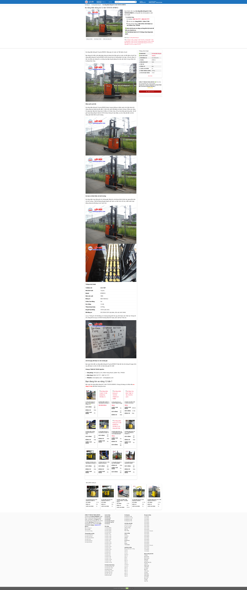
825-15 (126, 573)
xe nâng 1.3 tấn (130, 39)
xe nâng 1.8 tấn (108, 539)
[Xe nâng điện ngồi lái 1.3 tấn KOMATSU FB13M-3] (104, 455)
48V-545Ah (146, 540)
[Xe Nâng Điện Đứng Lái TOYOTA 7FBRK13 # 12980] (117, 395)
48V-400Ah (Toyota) (148, 530)
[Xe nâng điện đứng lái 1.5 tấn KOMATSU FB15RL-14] (154, 491)
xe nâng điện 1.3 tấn (149, 39)
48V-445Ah (146, 533)
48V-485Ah (146, 539)
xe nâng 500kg (108, 529)
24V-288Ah (146, 519)
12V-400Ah (146, 516)
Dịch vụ (103, 1)
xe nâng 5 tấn (108, 550)
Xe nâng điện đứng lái (96, 4)
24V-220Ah (146, 517)
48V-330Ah (146, 526)
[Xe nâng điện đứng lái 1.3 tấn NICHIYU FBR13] (130, 455)
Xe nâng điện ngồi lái (109, 522)
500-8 (125, 557)
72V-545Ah (146, 551)
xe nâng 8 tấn (108, 555)
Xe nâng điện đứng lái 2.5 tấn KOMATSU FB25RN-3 (138, 500)
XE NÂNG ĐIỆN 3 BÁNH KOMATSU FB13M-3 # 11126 (90, 432)
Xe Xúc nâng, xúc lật (109, 570)
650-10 (126, 560)
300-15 (126, 556)
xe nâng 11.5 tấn (108, 559)
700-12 (125, 561)
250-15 (126, 567)
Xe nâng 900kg (108, 532)
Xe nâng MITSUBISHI (89, 537)
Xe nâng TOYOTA (88, 536)
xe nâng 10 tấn (108, 556)
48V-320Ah (146, 525)
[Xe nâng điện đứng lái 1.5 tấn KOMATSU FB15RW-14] (92, 491)
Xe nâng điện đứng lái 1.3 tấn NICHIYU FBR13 (129, 463)
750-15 (126, 576)
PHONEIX (126, 536)
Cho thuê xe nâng (88, 530)
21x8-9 (126, 553)
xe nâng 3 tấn (108, 545)
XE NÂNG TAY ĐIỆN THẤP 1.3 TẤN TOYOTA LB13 (130, 402)
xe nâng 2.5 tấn (108, 542)
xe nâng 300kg (108, 527)
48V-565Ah (146, 542)
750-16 (126, 571)
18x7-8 (126, 551)
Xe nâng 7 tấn (108, 553)
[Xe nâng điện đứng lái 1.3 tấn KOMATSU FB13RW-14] (130, 424)
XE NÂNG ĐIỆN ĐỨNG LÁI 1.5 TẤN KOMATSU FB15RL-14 (154, 500)
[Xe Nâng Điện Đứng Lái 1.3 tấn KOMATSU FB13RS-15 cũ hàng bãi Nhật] (117, 424)
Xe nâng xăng (108, 517)
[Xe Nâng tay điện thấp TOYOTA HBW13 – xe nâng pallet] (123, 491)
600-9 (125, 558)
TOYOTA (153, 55)
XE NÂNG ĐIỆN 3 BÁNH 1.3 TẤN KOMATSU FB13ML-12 (104, 402)
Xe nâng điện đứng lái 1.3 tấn (144, 41)
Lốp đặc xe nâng (128, 524)
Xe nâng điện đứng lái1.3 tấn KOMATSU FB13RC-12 (106, 500)
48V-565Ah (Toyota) (148, 545)
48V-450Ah (146, 535)
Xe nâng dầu (107, 516)
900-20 (126, 574)
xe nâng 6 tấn (108, 552)
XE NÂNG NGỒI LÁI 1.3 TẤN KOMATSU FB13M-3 (104, 463)
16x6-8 (126, 550)
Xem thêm (150, 75)
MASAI (125, 534)
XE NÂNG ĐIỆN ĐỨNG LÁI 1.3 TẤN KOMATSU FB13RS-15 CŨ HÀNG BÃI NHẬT (117, 432)
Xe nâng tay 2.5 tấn (128, 517)
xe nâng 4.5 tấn (108, 549)
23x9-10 (126, 566)
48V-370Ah (146, 528)
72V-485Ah (146, 549)
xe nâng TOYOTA (137, 44)
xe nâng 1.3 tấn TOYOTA (139, 39)
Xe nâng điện (107, 519)
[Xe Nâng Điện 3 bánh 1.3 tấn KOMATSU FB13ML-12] (104, 395)
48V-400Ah (146, 529)
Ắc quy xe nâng (127, 526)
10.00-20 (126, 564)
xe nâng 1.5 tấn (108, 537)
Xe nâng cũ (87, 4)
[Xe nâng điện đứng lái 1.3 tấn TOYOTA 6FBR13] (117, 455)
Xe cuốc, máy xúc (108, 573)
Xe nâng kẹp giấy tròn (109, 566)
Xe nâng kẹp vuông (109, 567)
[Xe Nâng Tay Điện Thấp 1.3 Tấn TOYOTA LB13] (130, 395)
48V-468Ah (146, 536)
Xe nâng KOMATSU (89, 534)
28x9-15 (126, 554)
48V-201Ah (146, 520)
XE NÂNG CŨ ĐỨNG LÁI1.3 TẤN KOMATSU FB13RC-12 (91, 463)
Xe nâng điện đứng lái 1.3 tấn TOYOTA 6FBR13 (116, 463)
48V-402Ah (146, 532)
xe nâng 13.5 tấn (108, 562)
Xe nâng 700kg (108, 530)
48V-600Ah (146, 546)
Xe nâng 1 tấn (108, 533)
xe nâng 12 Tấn (108, 560)
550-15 (126, 568)
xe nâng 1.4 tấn (108, 536)
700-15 (126, 563)
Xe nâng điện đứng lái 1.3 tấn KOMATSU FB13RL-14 (104, 432)
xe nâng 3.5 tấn (108, 546)
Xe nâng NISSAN (88, 542)
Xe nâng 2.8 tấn (108, 543)
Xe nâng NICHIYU (88, 540)
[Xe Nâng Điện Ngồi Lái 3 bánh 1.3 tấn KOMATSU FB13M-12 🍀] (91, 395)
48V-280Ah (146, 522)
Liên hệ (110, 1)
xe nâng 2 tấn (108, 540)
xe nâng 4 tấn (108, 547)
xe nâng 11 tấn (108, 558)
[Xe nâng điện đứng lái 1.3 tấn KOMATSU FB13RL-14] (104, 424)
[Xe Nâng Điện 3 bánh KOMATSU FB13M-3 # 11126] (91, 424)
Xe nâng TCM (88, 539)
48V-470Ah (146, 538)
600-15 (126, 570)
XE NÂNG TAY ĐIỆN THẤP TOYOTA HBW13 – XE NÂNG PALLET (122, 500)
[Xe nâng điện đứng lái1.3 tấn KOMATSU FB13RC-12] (91, 455)
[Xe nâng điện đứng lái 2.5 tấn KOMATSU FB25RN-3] (139, 491)
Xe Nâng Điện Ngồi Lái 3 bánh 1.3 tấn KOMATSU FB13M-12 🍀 (90, 403)
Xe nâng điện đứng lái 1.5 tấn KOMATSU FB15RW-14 (91, 500)
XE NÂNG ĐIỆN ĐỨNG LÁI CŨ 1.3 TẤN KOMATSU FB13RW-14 (130, 432)
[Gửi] (135, 2)
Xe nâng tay (107, 523)
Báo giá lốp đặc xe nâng (129, 548)
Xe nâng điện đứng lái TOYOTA (144, 42)
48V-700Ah (146, 548)
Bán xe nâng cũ (88, 528)
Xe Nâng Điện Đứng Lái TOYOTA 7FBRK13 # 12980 (117, 403)
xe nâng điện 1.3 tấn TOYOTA (130, 41)
